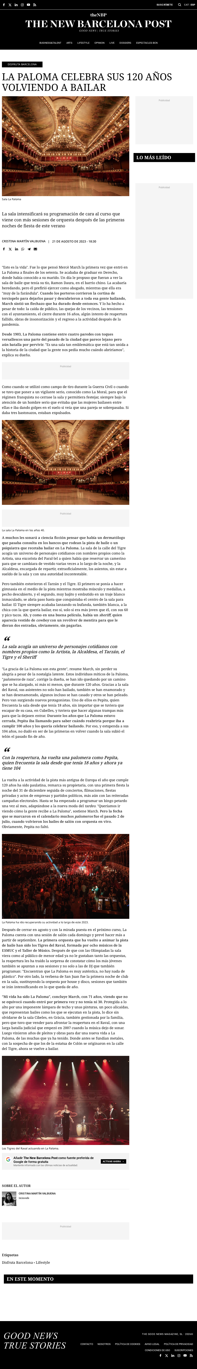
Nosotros (104, 1344)
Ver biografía (24, 1198)
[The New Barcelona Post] (35, 1341)
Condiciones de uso (157, 1350)
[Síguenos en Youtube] (28, 5)
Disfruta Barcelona (22, 64)
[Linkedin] (16, 249)
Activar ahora (112, 1161)
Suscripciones (183, 1350)
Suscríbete (165, 4)
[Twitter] (10, 249)
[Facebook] (4, 249)
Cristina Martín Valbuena (24, 241)
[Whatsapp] (23, 249)
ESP (193, 4)
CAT (186, 4)
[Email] (35, 249)
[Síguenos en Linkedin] (16, 5)
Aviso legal (152, 1344)
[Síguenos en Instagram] (22, 5)
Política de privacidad (178, 1344)
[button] (179, 5)
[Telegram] (29, 249)
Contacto (86, 1344)
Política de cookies (127, 1344)
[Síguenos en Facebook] (4, 5)
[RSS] (35, 5)
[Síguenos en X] (10, 5)
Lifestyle (43, 1262)
